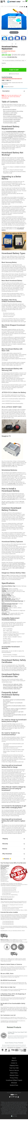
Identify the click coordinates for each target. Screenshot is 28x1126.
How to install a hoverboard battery (12, 116)
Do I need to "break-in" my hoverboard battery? (12, 703)
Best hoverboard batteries (9, 109)
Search (14, 1058)
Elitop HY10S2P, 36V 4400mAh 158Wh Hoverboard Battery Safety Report (12, 688)
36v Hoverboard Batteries (11, 6)
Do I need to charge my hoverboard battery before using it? (14, 700)
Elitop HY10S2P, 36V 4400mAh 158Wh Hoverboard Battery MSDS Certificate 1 (13, 685)
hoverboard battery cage (8, 465)
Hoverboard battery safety (9, 122)
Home (2, 6)
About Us (14, 1060)
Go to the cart (4, 930)
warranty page (11, 483)
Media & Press (14, 1085)
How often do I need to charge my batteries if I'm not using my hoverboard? (14, 709)
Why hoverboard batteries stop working (13, 111)
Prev (12, 44)
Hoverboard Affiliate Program (14, 1080)
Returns (4, 849)
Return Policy (14, 1073)
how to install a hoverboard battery (13, 498)
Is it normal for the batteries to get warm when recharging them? (13, 712)
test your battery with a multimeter (13, 502)
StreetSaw (12, 1092)
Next (15, 44)
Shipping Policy (14, 1065)
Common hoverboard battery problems (13, 118)
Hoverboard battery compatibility (11, 121)
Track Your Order (14, 1068)
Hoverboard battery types (9, 114)
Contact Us (14, 1063)
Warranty (5, 844)
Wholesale (14, 1082)
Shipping (5, 838)
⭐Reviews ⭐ (6, 859)
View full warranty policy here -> (8, 896)
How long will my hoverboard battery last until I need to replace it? (14, 715)
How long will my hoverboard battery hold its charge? (14, 706)
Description (5, 91)
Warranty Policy (14, 1075)
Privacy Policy (14, 1078)
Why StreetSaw (7, 854)
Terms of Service (14, 1070)
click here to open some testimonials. (9, 1022)
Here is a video (5, 575)
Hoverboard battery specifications (11, 119)
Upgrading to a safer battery (10, 113)
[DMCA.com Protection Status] (14, 1094)
